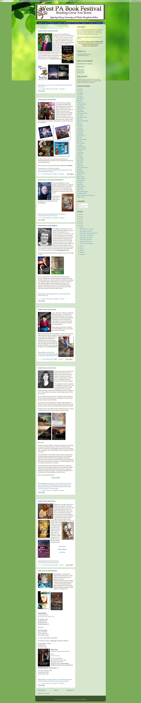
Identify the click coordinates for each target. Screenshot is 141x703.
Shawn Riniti (80, 184)
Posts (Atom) (46, 693)
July (81, 227)
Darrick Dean (80, 119)
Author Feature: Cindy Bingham (47, 225)
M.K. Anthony (80, 158)
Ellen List (79, 122)
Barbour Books (59, 485)
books (62, 85)
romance (56, 85)
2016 (80, 223)
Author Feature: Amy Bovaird (47, 309)
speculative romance (54, 483)
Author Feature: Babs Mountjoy (47, 570)
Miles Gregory (80, 161)
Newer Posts (41, 690)
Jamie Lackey (80, 128)
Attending (52, 22)
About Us (40, 22)
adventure (41, 215)
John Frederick (80, 132)
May (81, 248)
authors (66, 85)
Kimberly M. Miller (81, 147)
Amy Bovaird (49, 352)
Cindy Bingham (49, 294)
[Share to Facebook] (42, 91)
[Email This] (38, 91)
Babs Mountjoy (63, 679)
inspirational (44, 354)
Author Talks (77, 22)
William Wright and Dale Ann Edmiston (85, 195)
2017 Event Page (80, 71)
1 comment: (60, 359)
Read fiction (65, 486)
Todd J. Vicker (80, 189)
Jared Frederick (80, 130)
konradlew (75, 699)
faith (57, 354)
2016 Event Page (80, 72)
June (81, 246)
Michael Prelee (80, 160)
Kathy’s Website (62, 546)
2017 (80, 221)
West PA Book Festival (48, 171)
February (82, 254)
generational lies (44, 486)
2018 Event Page (80, 69)
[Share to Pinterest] (44, 91)
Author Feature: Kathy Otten (47, 501)
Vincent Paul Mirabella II (52, 214)
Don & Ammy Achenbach (82, 120)
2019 (80, 216)
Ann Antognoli (80, 92)
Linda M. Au (80, 154)
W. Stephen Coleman (81, 193)
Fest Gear (91, 22)
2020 (80, 214)
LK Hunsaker (80, 156)
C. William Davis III (81, 104)
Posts (80, 204)
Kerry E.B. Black (81, 143)
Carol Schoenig (80, 106)
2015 (80, 225)
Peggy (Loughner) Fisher (82, 167)
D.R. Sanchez (80, 115)
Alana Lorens (57, 679)
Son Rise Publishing (51, 485)
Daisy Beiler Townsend (82, 117)
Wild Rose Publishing (62, 549)
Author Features (67, 22)
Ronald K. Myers (80, 176)
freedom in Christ (52, 486)
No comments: (62, 89)
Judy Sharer (79, 137)
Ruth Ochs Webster (81, 178)
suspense (61, 681)
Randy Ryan (79, 169)
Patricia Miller (80, 165)
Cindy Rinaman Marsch (82, 113)
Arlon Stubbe (80, 96)
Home (56, 690)
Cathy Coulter (80, 109)
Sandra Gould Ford (81, 180)
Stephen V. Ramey (81, 186)
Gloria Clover (80, 126)
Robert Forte (79, 174)
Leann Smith (49, 168)
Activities (59, 22)
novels (43, 562)
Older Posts (70, 690)
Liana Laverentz (49, 85)
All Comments (82, 207)
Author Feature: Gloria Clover (47, 368)
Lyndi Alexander (50, 679)
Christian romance (64, 483)
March (81, 252)
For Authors (98, 22)
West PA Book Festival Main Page (84, 63)
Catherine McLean (81, 107)
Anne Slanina (80, 94)
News (46, 22)
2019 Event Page (80, 66)
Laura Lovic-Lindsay (81, 148)
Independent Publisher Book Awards (56, 170)
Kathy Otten (48, 561)
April (81, 250)
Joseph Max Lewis (81, 135)
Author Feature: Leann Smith (47, 99)
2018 (80, 218)
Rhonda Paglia (80, 171)
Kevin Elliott (80, 145)
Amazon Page (62, 552)
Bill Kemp (79, 100)
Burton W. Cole (80, 102)
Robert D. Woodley (81, 173)
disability (49, 354)
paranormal (66, 681)
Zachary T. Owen (80, 197)
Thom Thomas (80, 188)
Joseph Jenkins (80, 133)
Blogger (84, 699)
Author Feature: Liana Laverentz (48, 31)
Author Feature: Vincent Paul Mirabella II (50, 180)
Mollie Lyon (79, 163)
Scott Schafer (80, 182)
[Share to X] (41, 91)
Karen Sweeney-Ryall (81, 139)
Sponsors (84, 22)
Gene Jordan (79, 124)
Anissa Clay (79, 91)
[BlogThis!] (40, 91)
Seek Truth (59, 486)
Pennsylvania (45, 295)
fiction (59, 85)
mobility (53, 354)
